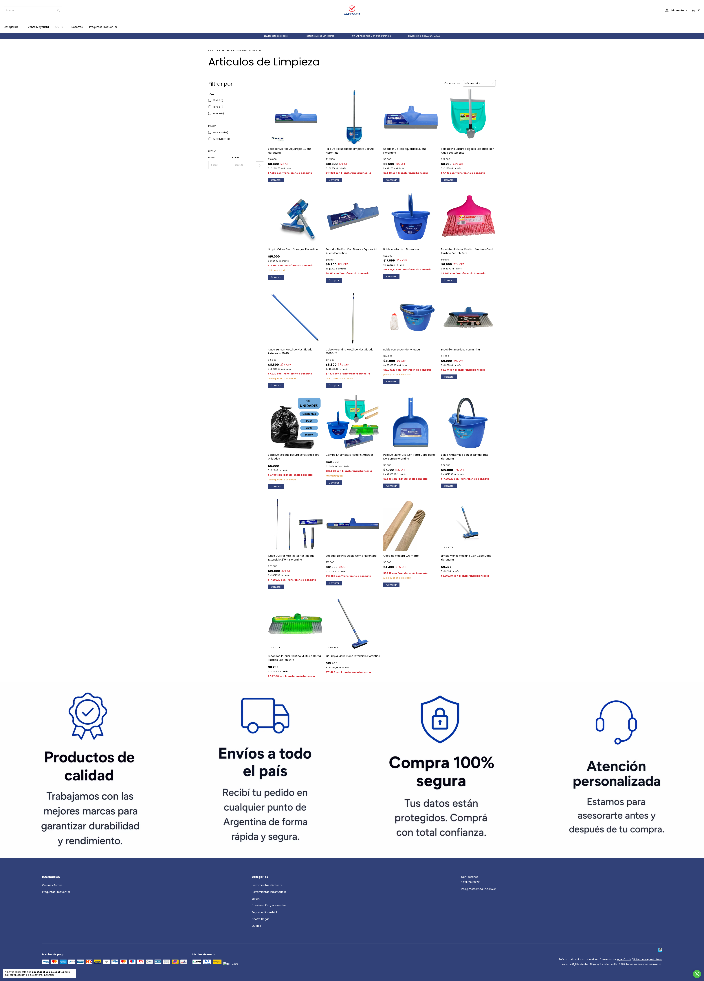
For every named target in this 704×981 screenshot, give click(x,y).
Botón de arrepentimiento (647, 959)
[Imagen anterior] (273, 114)
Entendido (49, 975)
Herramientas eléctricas (267, 885)
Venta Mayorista (38, 27)
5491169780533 (470, 882)
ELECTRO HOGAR (226, 50)
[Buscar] (58, 10)
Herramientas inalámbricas (269, 892)
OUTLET (60, 27)
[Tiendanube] (574, 965)
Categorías (11, 27)
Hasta (235, 157)
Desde (211, 157)
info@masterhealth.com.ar (478, 889)
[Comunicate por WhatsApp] (697, 974)
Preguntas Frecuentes (103, 27)
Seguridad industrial (264, 912)
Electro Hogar (260, 919)
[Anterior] (5, 770)
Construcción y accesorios (269, 905)
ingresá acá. (624, 959)
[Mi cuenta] (667, 10)
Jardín (256, 899)
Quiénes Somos (52, 885)
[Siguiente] (698, 770)
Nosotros (77, 27)
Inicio (211, 50)
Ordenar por (452, 83)
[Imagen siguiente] (317, 114)
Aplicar (260, 165)
